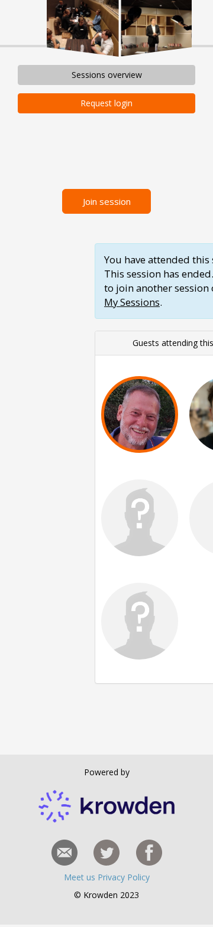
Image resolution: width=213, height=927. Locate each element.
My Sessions (132, 302)
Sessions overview (107, 74)
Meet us (81, 877)
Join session (107, 201)
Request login (106, 103)
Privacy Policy (124, 877)
